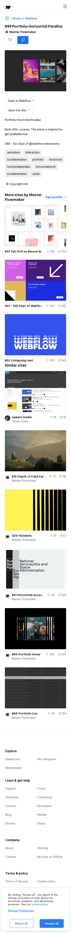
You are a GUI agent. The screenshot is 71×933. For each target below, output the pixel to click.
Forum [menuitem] (41, 788)
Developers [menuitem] (44, 806)
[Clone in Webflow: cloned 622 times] (22, 40)
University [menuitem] (11, 797)
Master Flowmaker (24, 480)
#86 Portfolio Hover (26, 654)
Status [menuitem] (41, 823)
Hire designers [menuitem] (46, 759)
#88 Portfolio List (24, 713)
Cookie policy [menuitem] (46, 881)
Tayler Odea (20, 421)
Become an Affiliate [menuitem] (50, 856)
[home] (8, 7)
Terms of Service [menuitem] (16, 881)
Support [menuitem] (10, 788)
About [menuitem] (9, 848)
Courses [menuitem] (10, 806)
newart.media (22, 417)
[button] (10, 40)
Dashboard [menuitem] (12, 759)
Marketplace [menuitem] (13, 767)
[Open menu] (65, 6)
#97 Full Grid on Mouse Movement (25, 251)
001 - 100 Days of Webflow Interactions (24, 305)
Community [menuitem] (44, 797)
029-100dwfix (22, 535)
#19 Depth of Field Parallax (29, 476)
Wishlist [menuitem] (42, 814)
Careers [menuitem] (10, 856)
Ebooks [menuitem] (10, 823)
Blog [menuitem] (8, 814)
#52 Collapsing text (19, 360)
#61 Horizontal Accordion (29, 595)
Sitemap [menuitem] (42, 848)
